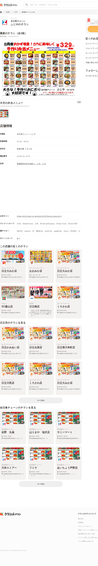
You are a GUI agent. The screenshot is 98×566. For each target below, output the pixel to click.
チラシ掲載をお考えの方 (85, 541)
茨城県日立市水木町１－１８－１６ (31, 164)
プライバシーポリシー (85, 526)
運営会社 (81, 519)
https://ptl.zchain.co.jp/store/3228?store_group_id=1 (39, 216)
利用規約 (81, 522)
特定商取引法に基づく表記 (86, 534)
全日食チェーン (18, 21)
